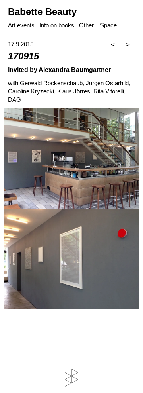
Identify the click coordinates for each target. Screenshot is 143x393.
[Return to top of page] (71, 378)
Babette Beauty (42, 11)
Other (86, 25)
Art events (21, 25)
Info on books (56, 25)
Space (108, 25)
